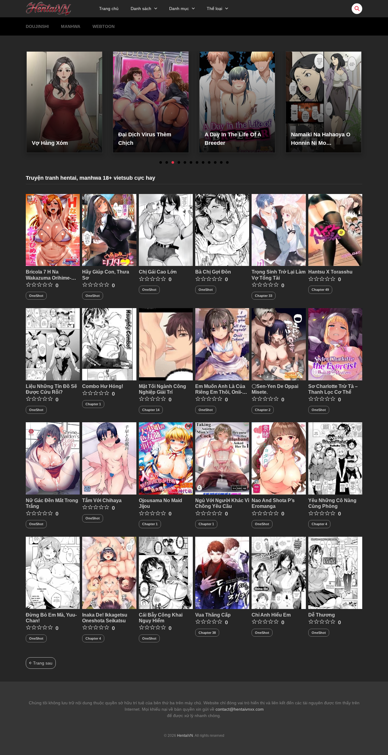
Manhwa (70, 26)
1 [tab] (161, 163)
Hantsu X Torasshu (330, 271)
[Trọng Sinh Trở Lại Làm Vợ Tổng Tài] (279, 229)
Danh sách (141, 8)
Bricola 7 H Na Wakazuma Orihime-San (48, 277)
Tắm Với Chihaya (102, 500)
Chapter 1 (93, 404)
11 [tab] (221, 163)
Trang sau (42, 663)
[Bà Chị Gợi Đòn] (222, 229)
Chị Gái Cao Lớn (158, 271)
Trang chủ (109, 8)
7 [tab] (197, 163)
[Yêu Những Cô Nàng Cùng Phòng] (335, 458)
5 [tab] (185, 163)
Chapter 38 (207, 632)
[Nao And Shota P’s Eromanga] (279, 458)
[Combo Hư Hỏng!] (109, 344)
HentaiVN (185, 735)
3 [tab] (173, 163)
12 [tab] (227, 163)
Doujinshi (37, 26)
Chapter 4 (319, 524)
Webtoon (103, 26)
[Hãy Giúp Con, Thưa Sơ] (109, 229)
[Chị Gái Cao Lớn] (166, 229)
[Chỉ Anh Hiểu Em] (279, 572)
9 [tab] (209, 163)
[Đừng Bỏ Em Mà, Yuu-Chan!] (53, 572)
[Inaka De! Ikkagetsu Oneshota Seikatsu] (109, 572)
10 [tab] (215, 163)
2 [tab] (167, 163)
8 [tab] (203, 163)
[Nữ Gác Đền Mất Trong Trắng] (53, 458)
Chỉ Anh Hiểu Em (271, 614)
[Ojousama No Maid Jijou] (166, 458)
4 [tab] (179, 163)
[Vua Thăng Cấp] (222, 572)
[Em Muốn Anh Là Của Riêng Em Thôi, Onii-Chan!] (222, 344)
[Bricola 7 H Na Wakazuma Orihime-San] (53, 229)
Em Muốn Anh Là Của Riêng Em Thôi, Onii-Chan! (220, 392)
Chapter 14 (150, 410)
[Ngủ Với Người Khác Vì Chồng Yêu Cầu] (222, 458)
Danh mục (179, 8)
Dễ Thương (321, 614)
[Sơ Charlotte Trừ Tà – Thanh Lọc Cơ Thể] (335, 344)
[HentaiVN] (48, 8)
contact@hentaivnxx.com (240, 709)
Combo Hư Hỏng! (102, 386)
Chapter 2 (262, 410)
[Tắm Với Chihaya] (109, 458)
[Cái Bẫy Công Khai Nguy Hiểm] (166, 572)
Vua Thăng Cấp (213, 614)
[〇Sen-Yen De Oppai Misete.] (279, 344)
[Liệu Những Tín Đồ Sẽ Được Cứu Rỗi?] (53, 344)
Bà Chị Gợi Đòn (213, 271)
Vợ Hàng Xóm (50, 143)
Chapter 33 (263, 296)
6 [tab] (191, 163)
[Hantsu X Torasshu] (335, 229)
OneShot (36, 296)
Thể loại (214, 8)
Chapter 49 (320, 289)
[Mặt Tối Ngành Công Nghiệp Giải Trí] (166, 344)
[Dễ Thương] (335, 572)
